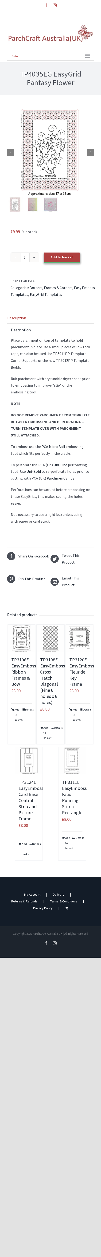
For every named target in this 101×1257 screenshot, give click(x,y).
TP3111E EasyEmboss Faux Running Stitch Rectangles (74, 797)
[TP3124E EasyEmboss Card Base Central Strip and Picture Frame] (29, 761)
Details (28, 709)
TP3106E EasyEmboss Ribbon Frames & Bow (23, 672)
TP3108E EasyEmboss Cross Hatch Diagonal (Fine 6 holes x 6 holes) (52, 681)
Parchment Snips (60, 478)
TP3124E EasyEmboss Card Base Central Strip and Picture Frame (31, 800)
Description (16, 317)
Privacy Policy (43, 908)
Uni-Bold (34, 471)
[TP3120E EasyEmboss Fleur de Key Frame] (79, 638)
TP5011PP (61, 353)
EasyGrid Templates (46, 294)
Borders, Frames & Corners (51, 287)
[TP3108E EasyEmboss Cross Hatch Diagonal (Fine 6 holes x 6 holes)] (50, 638)
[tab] (50, 318)
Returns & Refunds (24, 901)
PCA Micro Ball (53, 446)
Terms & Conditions (63, 901)
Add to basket (62, 257)
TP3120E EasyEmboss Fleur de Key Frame (81, 672)
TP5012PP (64, 360)
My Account (32, 894)
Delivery (58, 894)
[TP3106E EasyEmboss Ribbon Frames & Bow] (21, 638)
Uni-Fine (60, 464)
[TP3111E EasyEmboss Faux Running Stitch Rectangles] (72, 761)
